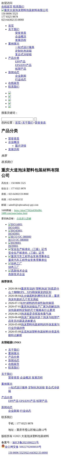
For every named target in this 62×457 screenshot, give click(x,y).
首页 (11, 25)
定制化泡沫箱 (23, 50)
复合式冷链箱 (23, 54)
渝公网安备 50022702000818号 (23, 446)
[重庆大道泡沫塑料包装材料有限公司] (24, 10)
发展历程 (20, 40)
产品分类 (13, 58)
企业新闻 (20, 75)
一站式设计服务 (24, 47)
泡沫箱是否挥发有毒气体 (36, 313)
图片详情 (20, 145)
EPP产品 (20, 61)
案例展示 (13, 43)
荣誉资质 (20, 32)
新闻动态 (13, 72)
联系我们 (18, 6)
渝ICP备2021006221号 (25, 442)
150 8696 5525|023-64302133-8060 (28, 452)
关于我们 (13, 29)
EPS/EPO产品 (23, 65)
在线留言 (6, 6)
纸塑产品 (20, 68)
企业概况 (20, 36)
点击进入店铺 (24, 218)
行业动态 (20, 79)
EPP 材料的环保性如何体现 (37, 302)
